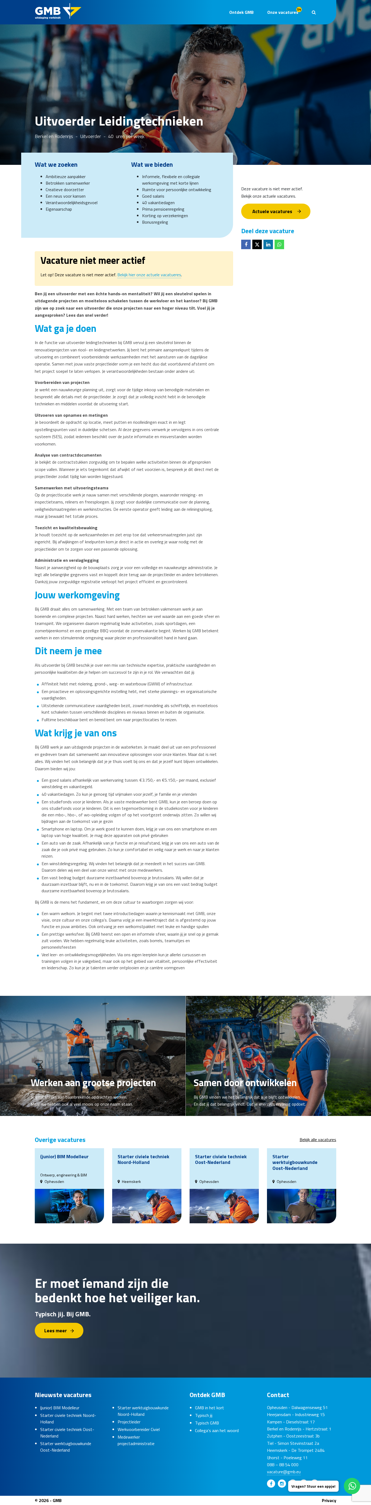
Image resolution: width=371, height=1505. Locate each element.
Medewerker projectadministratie (136, 1440)
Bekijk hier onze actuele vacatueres (149, 274)
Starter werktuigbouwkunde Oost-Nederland (65, 1446)
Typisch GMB (207, 1423)
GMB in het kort (209, 1407)
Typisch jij (203, 1415)
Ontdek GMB (241, 12)
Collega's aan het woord (217, 1430)
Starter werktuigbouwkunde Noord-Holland (143, 1410)
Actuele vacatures (272, 211)
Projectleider (129, 1422)
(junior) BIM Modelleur (59, 1407)
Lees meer (55, 1330)
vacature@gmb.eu (284, 1471)
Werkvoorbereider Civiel (139, 1429)
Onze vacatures (284, 11)
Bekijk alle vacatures (318, 1139)
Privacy (329, 1500)
